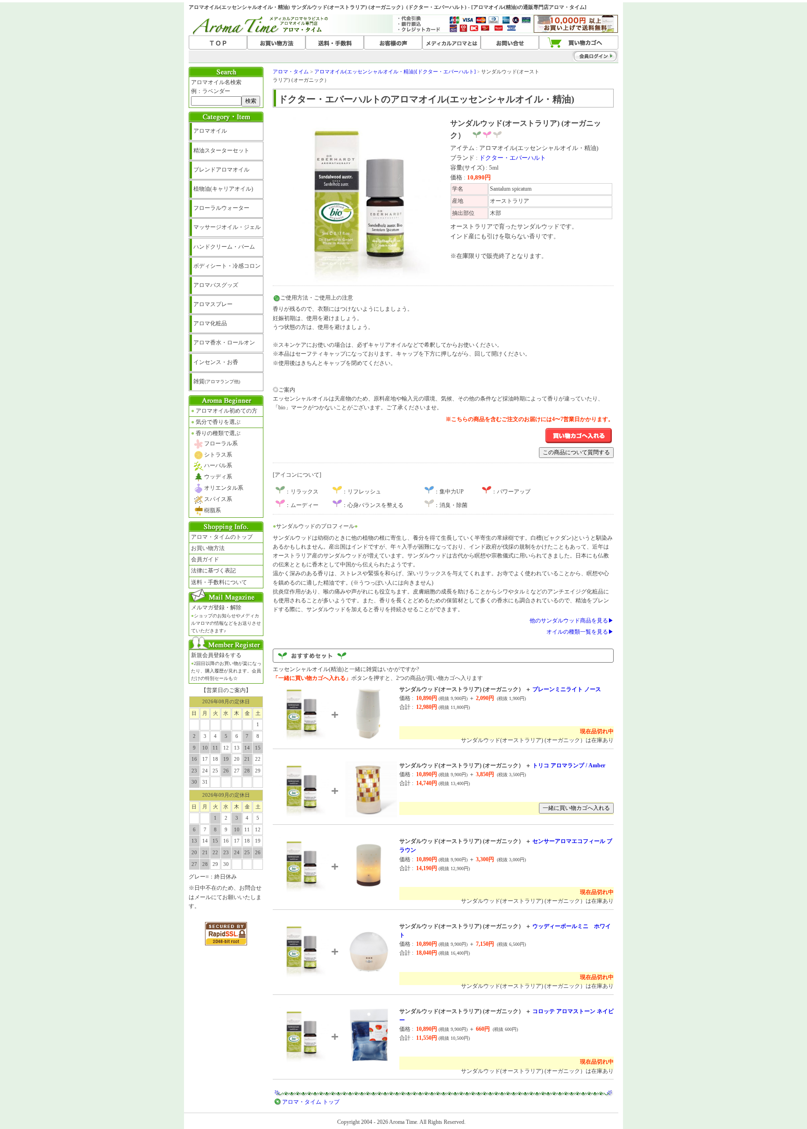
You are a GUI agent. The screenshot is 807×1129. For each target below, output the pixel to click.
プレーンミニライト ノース (566, 689)
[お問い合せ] (510, 43)
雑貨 (216, 381)
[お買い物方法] (276, 43)
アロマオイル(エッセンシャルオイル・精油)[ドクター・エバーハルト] (395, 71)
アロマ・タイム (291, 71)
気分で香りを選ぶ (216, 422)
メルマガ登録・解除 (226, 618)
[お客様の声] (393, 43)
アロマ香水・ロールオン (224, 342)
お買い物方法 (208, 548)
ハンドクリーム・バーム (224, 246)
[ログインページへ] (576, 56)
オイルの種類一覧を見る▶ (580, 632)
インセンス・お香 (215, 362)
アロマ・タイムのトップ (222, 537)
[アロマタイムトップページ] (218, 43)
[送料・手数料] (334, 43)
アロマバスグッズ (215, 285)
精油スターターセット (221, 150)
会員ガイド (205, 559)
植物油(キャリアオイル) (223, 189)
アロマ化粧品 (210, 323)
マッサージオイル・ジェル (227, 227)
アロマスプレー (213, 304)
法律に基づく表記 (213, 570)
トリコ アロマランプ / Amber (568, 765)
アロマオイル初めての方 (224, 410)
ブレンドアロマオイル (221, 169)
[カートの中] (578, 43)
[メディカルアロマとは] (451, 43)
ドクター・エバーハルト (512, 157)
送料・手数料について (219, 582)
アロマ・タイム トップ (311, 1102)
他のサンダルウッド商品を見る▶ (572, 620)
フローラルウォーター (221, 208)
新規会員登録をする (226, 666)
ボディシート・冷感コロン (227, 266)
